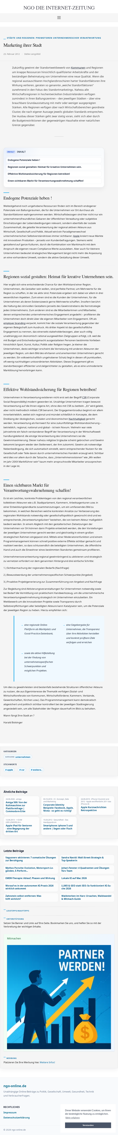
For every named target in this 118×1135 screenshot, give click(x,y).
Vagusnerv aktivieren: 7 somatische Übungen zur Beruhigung (30, 859)
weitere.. (37, 769)
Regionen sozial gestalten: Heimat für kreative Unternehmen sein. (45, 167)
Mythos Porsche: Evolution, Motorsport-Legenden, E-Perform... (29, 869)
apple (10, 769)
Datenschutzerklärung (16, 1117)
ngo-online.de (14, 1086)
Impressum (10, 1112)
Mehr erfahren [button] (72, 1118)
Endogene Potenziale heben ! (24, 160)
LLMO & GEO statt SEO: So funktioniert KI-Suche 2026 (86, 887)
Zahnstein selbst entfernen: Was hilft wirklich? (23, 897)
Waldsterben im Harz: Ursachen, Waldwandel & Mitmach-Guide (86, 897)
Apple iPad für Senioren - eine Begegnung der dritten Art (19, 828)
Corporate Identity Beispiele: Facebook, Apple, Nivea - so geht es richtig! (58, 807)
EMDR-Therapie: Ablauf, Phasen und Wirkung (30, 878)
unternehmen (22, 756)
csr (22, 769)
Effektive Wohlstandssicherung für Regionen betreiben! (39, 173)
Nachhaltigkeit (77, 418)
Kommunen (78, 67)
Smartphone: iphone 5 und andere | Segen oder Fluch (58, 827)
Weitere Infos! (47, 1062)
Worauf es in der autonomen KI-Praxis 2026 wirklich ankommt (29, 887)
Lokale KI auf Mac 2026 (74, 878)
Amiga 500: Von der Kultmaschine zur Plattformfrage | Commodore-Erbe (16, 807)
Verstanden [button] (88, 1125)
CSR (84, 397)
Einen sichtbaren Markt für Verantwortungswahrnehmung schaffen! (45, 180)
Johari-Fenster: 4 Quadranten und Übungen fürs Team (85, 869)
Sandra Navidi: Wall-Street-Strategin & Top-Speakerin (82, 859)
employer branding (14, 323)
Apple (76, 236)
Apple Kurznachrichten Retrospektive (93, 809)
